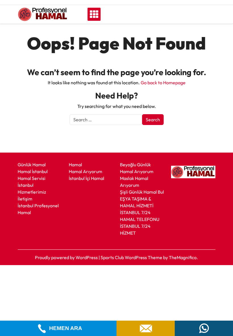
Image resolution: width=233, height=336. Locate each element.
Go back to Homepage (163, 82)
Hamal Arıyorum (85, 171)
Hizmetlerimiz (32, 192)
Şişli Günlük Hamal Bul (142, 192)
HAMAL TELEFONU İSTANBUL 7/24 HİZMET (139, 226)
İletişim (25, 199)
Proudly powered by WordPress (67, 257)
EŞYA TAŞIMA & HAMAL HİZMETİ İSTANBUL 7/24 (136, 205)
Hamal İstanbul (33, 171)
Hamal (75, 164)
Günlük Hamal (32, 164)
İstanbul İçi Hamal (86, 178)
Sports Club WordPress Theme (132, 257)
